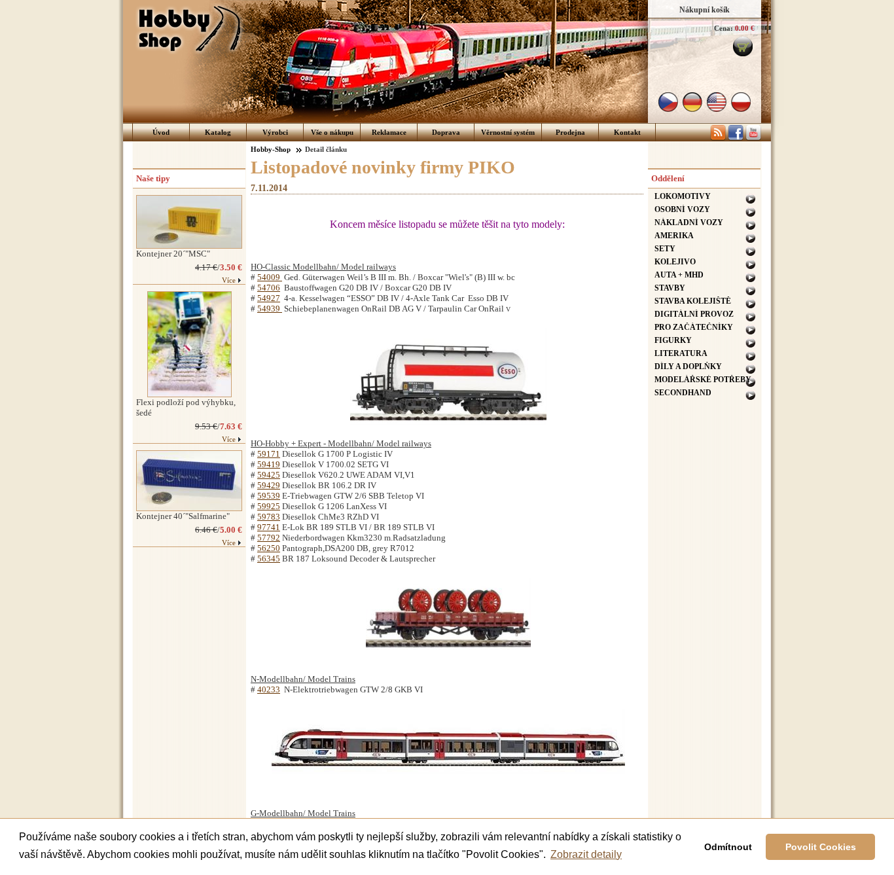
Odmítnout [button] (728, 847)
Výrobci (275, 132)
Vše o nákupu (332, 132)
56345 (268, 558)
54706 (268, 288)
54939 (269, 308)
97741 (268, 527)
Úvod (161, 132)
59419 (268, 464)
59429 (268, 485)
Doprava (446, 132)
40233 (268, 689)
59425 (268, 475)
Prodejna (570, 132)
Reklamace (389, 132)
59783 (268, 517)
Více (229, 280)
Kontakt (627, 132)
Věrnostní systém (508, 132)
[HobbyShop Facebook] (735, 138)
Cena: (723, 28)
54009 (269, 277)
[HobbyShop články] (718, 138)
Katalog (218, 132)
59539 (268, 496)
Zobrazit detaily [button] (586, 854)
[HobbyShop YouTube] (753, 138)
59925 (268, 506)
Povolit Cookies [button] (820, 847)
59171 (268, 454)
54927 (268, 298)
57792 (268, 538)
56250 (268, 548)
